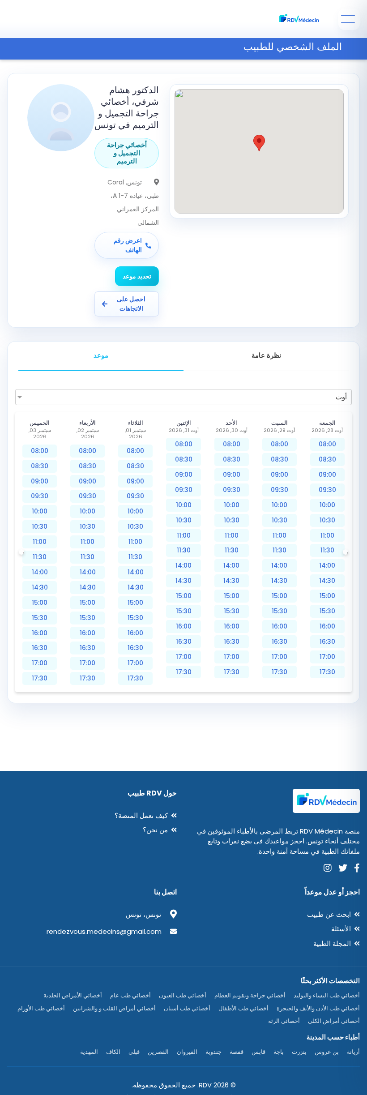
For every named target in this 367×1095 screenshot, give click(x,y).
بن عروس (327, 1052)
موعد (101, 355)
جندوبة (213, 1052)
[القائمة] (349, 19)
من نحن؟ (155, 829)
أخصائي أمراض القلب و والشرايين (114, 1008)
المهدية (89, 1052)
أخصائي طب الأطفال (243, 1008)
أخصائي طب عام (130, 995)
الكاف (113, 1052)
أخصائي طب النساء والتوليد (327, 995)
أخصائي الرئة (284, 1021)
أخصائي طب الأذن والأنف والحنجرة (318, 1008)
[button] (259, 143)
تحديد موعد (137, 276)
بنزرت (299, 1052)
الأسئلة (341, 928)
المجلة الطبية (332, 943)
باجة (278, 1052)
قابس (258, 1052)
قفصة (236, 1052)
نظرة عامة (266, 355)
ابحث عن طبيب (329, 914)
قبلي (134, 1052)
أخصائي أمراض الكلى (334, 1021)
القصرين (158, 1052)
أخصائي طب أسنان (187, 1008)
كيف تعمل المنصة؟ (141, 815)
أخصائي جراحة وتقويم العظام (250, 995)
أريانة (353, 1052)
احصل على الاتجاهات (131, 304)
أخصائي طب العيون (182, 995)
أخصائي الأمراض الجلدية (72, 995)
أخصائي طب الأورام (41, 1008)
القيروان (187, 1052)
